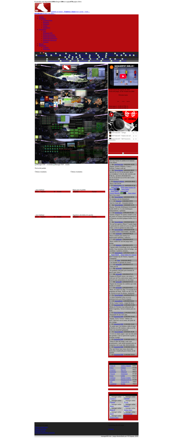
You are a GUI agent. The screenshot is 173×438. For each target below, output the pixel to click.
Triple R (112, 366)
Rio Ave (123, 370)
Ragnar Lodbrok (118, 181)
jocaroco (112, 370)
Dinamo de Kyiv (126, 380)
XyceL (126, 402)
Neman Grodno (126, 378)
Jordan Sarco (128, 410)
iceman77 (113, 398)
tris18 (112, 414)
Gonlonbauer (128, 414)
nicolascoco (118, 213)
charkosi (112, 378)
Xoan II (112, 410)
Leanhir (112, 380)
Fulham (123, 368)
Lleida (123, 376)
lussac (112, 406)
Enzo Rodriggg (119, 312)
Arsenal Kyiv (125, 382)
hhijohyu (118, 245)
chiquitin (127, 398)
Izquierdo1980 (118, 305)
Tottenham (124, 374)
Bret (118, 260)
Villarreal (124, 372)
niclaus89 (119, 264)
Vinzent (112, 374)
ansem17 (127, 406)
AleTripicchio (118, 164)
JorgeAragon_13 (118, 185)
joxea (111, 376)
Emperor (118, 201)
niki (111, 382)
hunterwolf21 (114, 417)
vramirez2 (113, 384)
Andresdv (119, 233)
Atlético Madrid (126, 366)
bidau (112, 368)
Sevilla (123, 384)
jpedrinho (113, 372)
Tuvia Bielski (118, 170)
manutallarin (119, 253)
